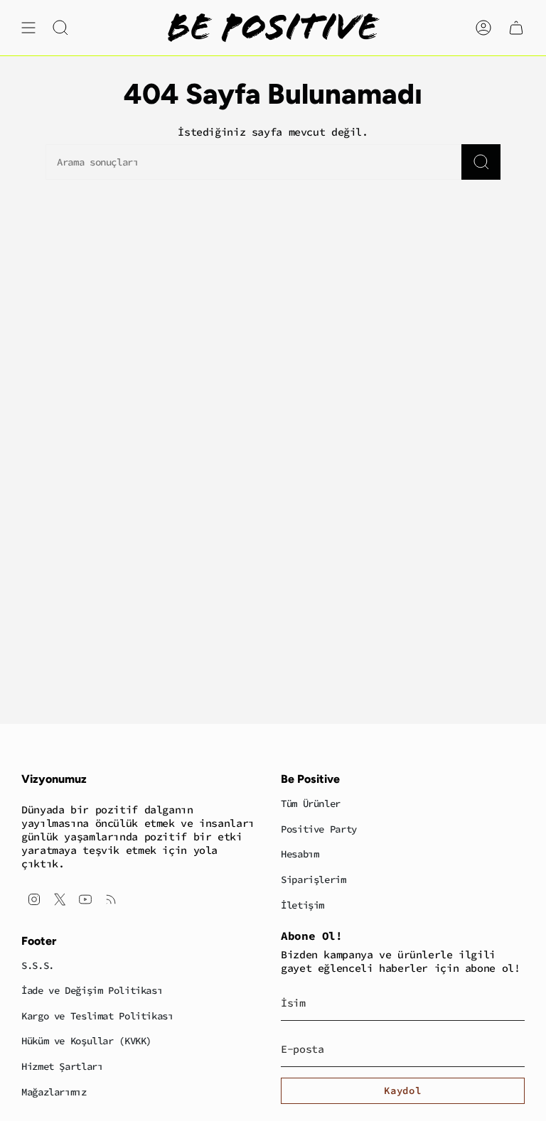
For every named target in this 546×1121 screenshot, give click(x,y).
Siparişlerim (313, 879)
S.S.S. (37, 965)
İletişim (302, 905)
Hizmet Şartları (61, 1066)
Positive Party (319, 829)
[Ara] (480, 162)
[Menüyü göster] (28, 28)
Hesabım (299, 853)
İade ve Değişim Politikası (91, 990)
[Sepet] (516, 28)
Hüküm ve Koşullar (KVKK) (86, 1040)
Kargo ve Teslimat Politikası (97, 1015)
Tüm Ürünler (311, 803)
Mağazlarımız (54, 1091)
